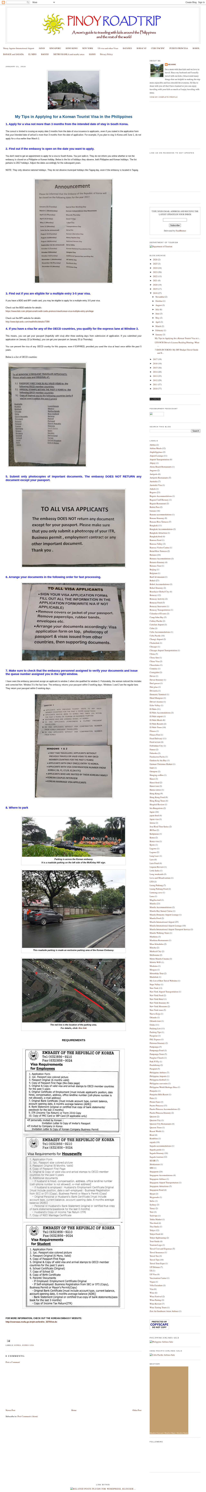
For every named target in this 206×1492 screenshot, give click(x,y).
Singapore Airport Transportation (164, 1182)
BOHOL (196, 48)
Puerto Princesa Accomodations (163, 1109)
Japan (152, 811)
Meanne (172, 64)
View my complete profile (164, 97)
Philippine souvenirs (159, 1083)
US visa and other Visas (108, 48)
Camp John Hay (157, 617)
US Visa (153, 1274)
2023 (155, 272)
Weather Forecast (156, 1433)
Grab (152, 767)
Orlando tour (155, 1021)
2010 (155, 388)
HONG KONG (72, 48)
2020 (155, 284)
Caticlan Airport (157, 624)
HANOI (92, 54)
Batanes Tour (155, 565)
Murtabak (154, 976)
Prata (152, 1098)
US (151, 1270)
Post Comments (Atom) (28, 1416)
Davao (152, 676)
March (158, 326)
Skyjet (152, 1193)
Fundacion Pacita (157, 756)
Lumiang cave (156, 892)
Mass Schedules (157, 944)
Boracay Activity (157, 598)
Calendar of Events (158, 613)
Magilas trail (155, 899)
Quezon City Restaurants (160, 1123)
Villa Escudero (156, 1285)
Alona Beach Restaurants (161, 466)
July (157, 309)
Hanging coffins (157, 775)
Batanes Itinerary (157, 562)
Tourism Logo (156, 1244)
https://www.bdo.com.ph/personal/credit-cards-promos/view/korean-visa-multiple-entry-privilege (50, 311)
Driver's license (156, 701)
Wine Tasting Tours (158, 1307)
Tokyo (152, 1230)
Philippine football (158, 1079)
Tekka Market (156, 1219)
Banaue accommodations (161, 514)
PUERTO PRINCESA (178, 48)
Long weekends (156, 874)
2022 (155, 276)
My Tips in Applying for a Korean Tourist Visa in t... (177, 338)
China (152, 653)
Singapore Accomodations (161, 1175)
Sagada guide (155, 1149)
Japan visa (154, 819)
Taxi (152, 1211)
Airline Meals (156, 448)
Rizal (152, 1134)
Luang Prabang (156, 885)
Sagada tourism (156, 1156)
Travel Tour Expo (157, 1263)
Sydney (153, 1204)
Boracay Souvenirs (158, 606)
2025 (155, 263)
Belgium (153, 573)
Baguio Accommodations (161, 496)
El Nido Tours (156, 727)
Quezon (153, 1116)
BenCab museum (157, 576)
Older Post (136, 1410)
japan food (154, 815)
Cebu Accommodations (160, 631)
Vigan (152, 1281)
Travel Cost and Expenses (161, 1248)
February (159, 330)
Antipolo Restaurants (159, 477)
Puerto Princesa (156, 1105)
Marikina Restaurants (159, 940)
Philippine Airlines (158, 1072)
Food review (155, 742)
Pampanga (154, 1046)
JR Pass (153, 830)
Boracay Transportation (160, 609)
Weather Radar (182, 1433)
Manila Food (155, 918)
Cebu (152, 628)
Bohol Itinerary (156, 587)
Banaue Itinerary (157, 518)
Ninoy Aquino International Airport (18, 48)
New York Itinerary (158, 1002)
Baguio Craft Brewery (159, 499)
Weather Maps (169, 1433)
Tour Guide (154, 1241)
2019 (155, 288)
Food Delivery (156, 738)
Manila (153, 903)
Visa (152, 1289)
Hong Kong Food (157, 797)
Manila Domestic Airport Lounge (164, 914)
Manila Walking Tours (159, 932)
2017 (155, 359)
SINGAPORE (55, 48)
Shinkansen (155, 1164)
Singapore (154, 1171)
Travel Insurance (157, 1252)
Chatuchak (154, 642)
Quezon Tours (156, 1127)
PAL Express (155, 1039)
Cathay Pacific (156, 620)
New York (154, 988)
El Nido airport (156, 716)
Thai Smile (154, 1226)
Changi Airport (156, 639)
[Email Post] (8, 1341)
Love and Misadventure (160, 877)
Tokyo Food (155, 1234)
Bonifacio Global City (159, 591)
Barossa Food (155, 540)
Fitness (153, 731)
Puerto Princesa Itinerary (160, 1112)
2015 (155, 367)
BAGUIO (45, 54)
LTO (152, 881)
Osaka (152, 1024)
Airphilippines (156, 452)
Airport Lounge (156, 455)
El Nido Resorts (156, 723)
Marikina (154, 936)
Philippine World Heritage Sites (163, 1087)
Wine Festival (156, 1296)
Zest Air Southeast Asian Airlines (164, 1311)
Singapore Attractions (159, 1186)
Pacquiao (154, 1035)
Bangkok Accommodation (161, 529)
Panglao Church (157, 1057)
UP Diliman (155, 1267)
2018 (155, 293)
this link (83, 1028)
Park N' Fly (154, 1061)
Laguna (153, 852)
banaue (153, 510)
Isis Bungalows (156, 808)
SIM (151, 1167)
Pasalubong (155, 1065)
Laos (152, 859)
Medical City (155, 951)
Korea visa (28, 1345)
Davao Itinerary (156, 679)
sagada (153, 1142)
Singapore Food (157, 1189)
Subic (152, 1200)
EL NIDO (32, 54)
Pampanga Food (157, 1050)
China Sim (154, 657)
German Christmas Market (161, 764)
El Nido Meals (156, 720)
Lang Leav (154, 855)
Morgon (153, 969)
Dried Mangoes (156, 697)
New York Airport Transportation (164, 991)
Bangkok (154, 525)
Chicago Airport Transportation (163, 650)
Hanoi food (154, 782)
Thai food (154, 1223)
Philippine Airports (158, 1076)
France (152, 749)
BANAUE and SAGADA (13, 54)
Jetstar (152, 822)
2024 (155, 267)
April (157, 321)
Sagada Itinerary (157, 1153)
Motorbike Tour (157, 973)
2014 (155, 371)
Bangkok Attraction (158, 532)
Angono (153, 470)
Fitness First (155, 734)
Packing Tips (155, 1032)
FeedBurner (181, 230)
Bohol (152, 580)
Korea (17, 1345)
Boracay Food (156, 602)
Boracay (153, 595)
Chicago (153, 646)
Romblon (154, 1138)
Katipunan (154, 833)
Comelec (153, 668)
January (159, 334)
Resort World (155, 1131)
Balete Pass (154, 507)
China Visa (154, 661)
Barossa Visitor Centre (159, 547)
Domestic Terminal (158, 694)
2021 (155, 280)
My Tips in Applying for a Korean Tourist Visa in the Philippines (44, 60)
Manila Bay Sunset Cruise (161, 910)
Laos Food (154, 863)
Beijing (153, 569)
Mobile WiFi (155, 962)
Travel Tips (154, 1259)
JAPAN (42, 48)
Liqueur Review (157, 866)
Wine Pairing (155, 1300)
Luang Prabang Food (159, 888)
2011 (155, 384)
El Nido (153, 709)
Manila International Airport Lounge (166, 925)
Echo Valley (155, 705)
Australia (154, 481)
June (157, 313)
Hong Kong (155, 793)
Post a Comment (13, 1362)
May (157, 317)
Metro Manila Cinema (159, 958)
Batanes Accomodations (160, 558)
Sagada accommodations (160, 1145)
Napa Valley (155, 984)
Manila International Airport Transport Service (170, 929)
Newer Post (10, 1410)
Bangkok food (156, 536)
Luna (152, 896)
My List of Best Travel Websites (163, 980)
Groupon (153, 771)
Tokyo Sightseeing (158, 1237)
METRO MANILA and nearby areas (68, 54)
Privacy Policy (106, 54)
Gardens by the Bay (158, 760)
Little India (154, 870)
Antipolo (154, 474)
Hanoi (152, 778)
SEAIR (153, 1160)
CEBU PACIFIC (158, 48)
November (160, 296)
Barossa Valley (156, 543)
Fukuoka (153, 753)
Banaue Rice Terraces (159, 521)
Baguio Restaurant (158, 503)
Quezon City (155, 1120)
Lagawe (153, 848)
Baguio (153, 492)
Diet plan (154, 686)
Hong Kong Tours (157, 800)
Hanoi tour (154, 786)
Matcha (153, 947)
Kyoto (152, 844)
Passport (153, 1068)
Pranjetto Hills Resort (159, 1094)
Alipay (153, 463)
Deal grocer (155, 683)
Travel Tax (154, 1255)
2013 (155, 376)
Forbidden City (156, 745)
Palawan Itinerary (157, 1043)
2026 (155, 259)
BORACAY (141, 48)
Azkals (153, 488)
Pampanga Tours (157, 1054)
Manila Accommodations (161, 907)
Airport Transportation (159, 459)
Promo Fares (155, 1101)
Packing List (155, 1028)
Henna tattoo (155, 789)
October (159, 300)
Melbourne (154, 955)
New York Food (156, 995)
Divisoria (154, 690)
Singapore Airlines (158, 1178)
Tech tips (154, 1215)
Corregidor (154, 672)
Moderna (154, 965)
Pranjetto (154, 1090)
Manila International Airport (162, 921)
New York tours (156, 1010)
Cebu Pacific (155, 635)
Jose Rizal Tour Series (159, 826)
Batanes (153, 554)
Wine (152, 1292)
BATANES (127, 48)
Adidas (153, 444)
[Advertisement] (30, 1386)
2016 (155, 363)
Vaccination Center (158, 1278)
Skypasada (154, 1197)
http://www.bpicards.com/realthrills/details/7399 (27, 321)
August (158, 305)
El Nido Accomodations (160, 712)
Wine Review (155, 1303)
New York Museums (158, 1006)
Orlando (153, 1017)
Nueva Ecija (155, 1013)
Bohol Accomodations (159, 584)
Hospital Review (157, 804)
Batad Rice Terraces (158, 551)
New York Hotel (157, 999)
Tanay (152, 1208)
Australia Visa (156, 485)
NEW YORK (87, 48)
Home (73, 1410)
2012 (155, 380)
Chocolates (154, 665)
